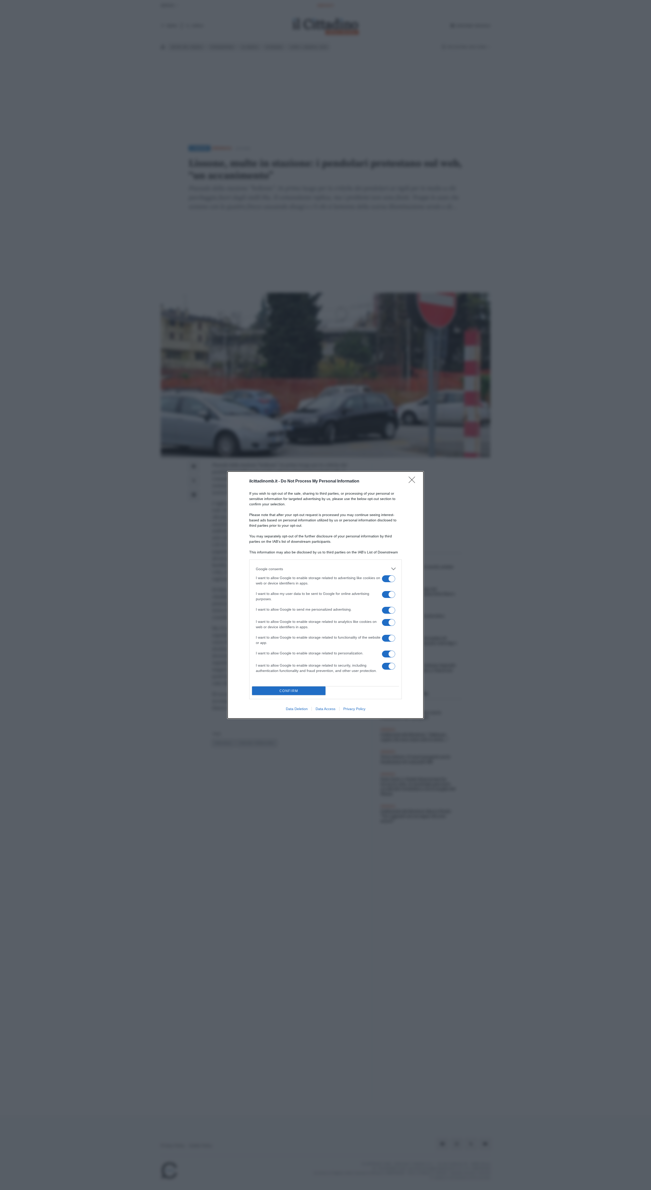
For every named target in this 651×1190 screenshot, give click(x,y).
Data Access (325, 709)
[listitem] (325, 568)
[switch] (388, 578)
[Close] (413, 481)
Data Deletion (297, 709)
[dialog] (325, 595)
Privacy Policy (354, 709)
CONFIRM (288, 691)
